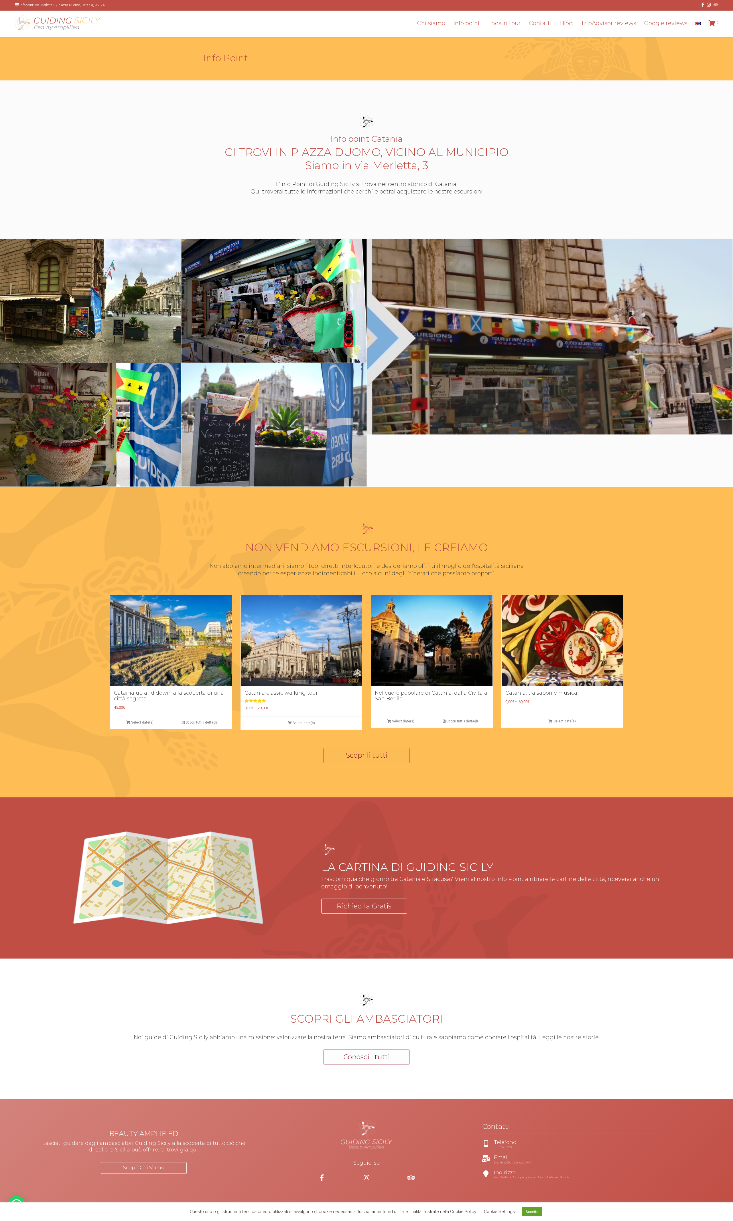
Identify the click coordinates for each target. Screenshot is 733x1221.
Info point (466, 23)
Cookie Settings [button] (499, 1211)
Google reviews (665, 23)
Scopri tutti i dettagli (201, 722)
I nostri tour (504, 23)
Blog (566, 23)
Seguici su (366, 1163)
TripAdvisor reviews (608, 23)
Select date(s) (141, 722)
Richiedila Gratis (364, 906)
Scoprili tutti (366, 755)
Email (487, 1157)
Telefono (491, 1142)
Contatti (540, 23)
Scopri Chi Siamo (143, 1167)
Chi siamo (431, 23)
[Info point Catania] (274, 300)
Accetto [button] (532, 1212)
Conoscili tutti (366, 1057)
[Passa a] (698, 23)
